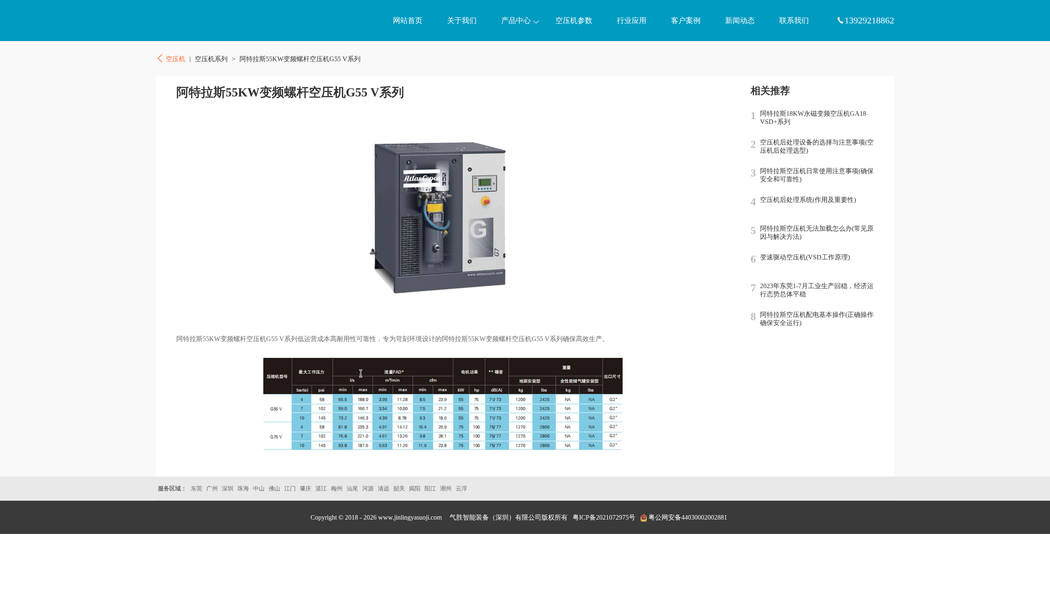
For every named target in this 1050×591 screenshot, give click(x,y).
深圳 (227, 489)
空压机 (195, 20)
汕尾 (352, 489)
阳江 (430, 489)
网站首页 (407, 20)
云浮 (461, 489)
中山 (259, 489)
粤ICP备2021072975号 (604, 517)
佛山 (274, 489)
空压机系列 (211, 58)
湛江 (321, 489)
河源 (368, 489)
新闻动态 (740, 20)
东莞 (196, 489)
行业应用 (631, 20)
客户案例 (686, 20)
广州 (212, 489)
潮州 (446, 489)
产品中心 (516, 20)
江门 (290, 489)
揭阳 (414, 489)
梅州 (336, 489)
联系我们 (794, 20)
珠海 (243, 489)
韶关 (399, 489)
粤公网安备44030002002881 (687, 517)
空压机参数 (573, 20)
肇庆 (305, 489)
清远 (383, 489)
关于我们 (462, 20)
